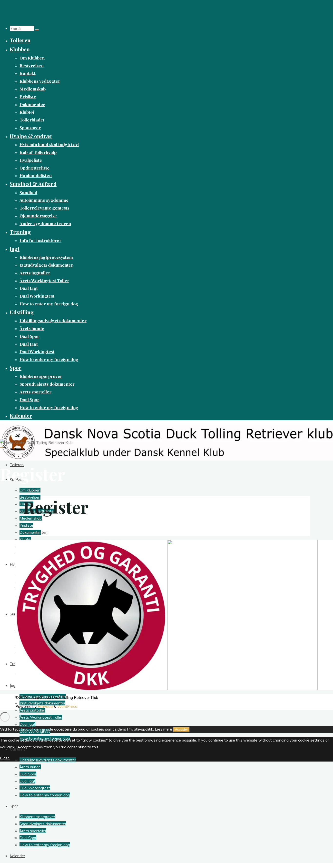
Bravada (45, 706)
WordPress (67, 706)
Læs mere (163, 729)
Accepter (181, 729)
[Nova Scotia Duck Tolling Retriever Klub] (166, 442)
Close (5, 757)
